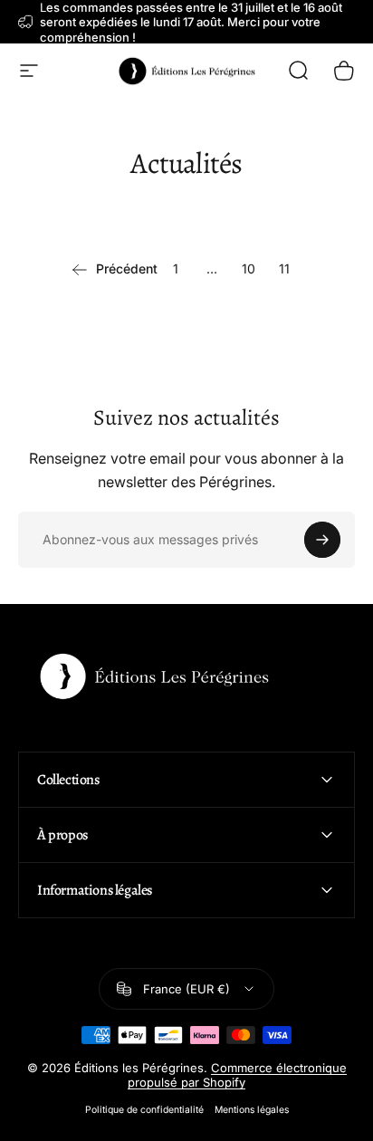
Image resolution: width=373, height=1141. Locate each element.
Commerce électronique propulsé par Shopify (237, 1074)
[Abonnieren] (322, 540)
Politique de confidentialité (144, 1110)
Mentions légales (252, 1110)
